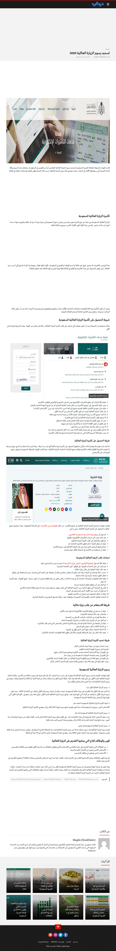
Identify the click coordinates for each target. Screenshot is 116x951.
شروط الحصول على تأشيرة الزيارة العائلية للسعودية (26, 779)
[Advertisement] (58, 29)
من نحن (75, 942)
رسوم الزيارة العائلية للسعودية (52, 779)
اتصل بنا (68, 942)
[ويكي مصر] (98, 4)
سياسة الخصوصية (43, 942)
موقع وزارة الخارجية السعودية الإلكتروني (83, 534)
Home (108, 49)
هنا (69, 773)
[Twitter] (60, 935)
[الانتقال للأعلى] (58, 926)
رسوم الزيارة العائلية (70, 779)
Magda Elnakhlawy (100, 57)
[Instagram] (55, 935)
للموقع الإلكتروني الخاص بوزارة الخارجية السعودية (75, 563)
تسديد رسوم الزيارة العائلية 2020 (88, 779)
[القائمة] (108, 4)
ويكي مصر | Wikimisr (57, 942)
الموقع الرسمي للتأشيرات (48, 526)
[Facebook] (65, 935)
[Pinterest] (50, 935)
